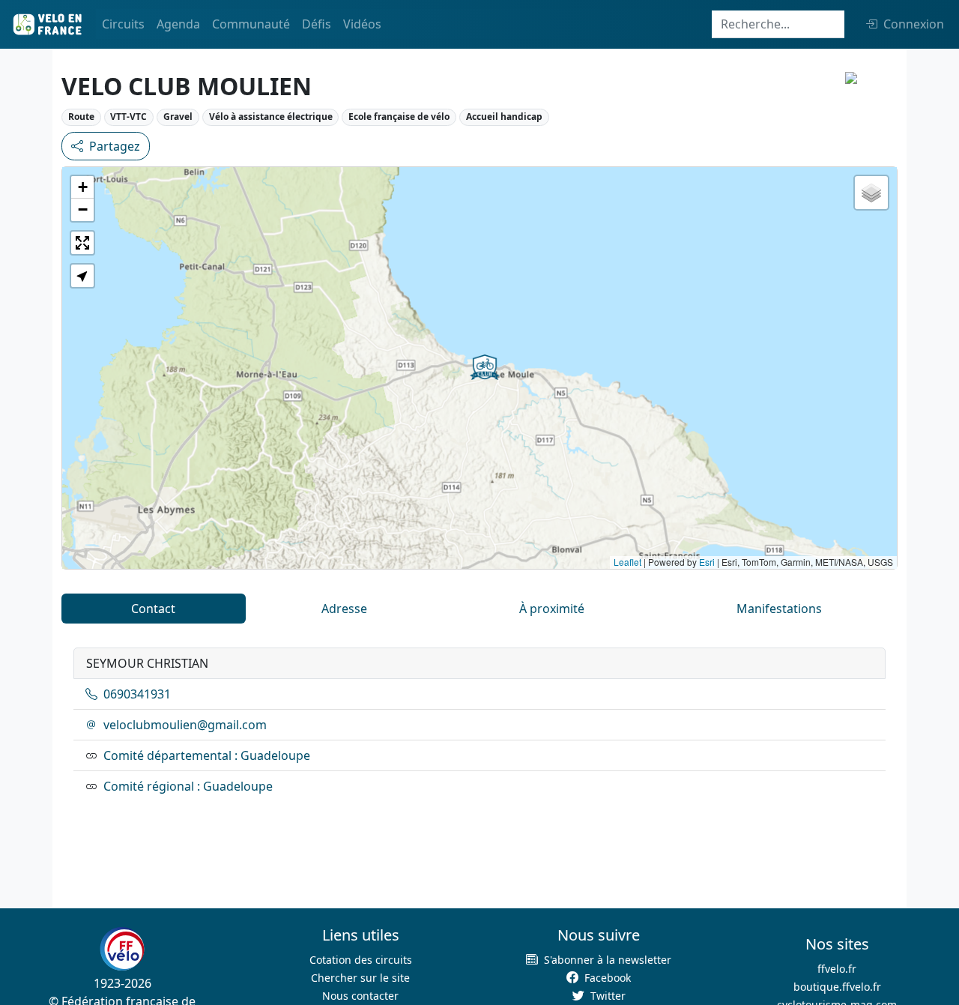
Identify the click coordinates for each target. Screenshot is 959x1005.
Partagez (114, 146)
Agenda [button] (178, 24)
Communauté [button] (251, 24)
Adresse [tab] (344, 608)
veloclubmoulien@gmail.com (185, 724)
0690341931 (137, 694)
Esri (707, 561)
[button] (485, 367)
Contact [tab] (153, 608)
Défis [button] (316, 24)
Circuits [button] (123, 24)
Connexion (913, 24)
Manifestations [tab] (779, 608)
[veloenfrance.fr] (46, 24)
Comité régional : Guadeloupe (188, 786)
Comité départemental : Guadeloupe (206, 755)
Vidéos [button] (362, 24)
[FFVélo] (122, 949)
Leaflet (627, 561)
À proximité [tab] (551, 608)
